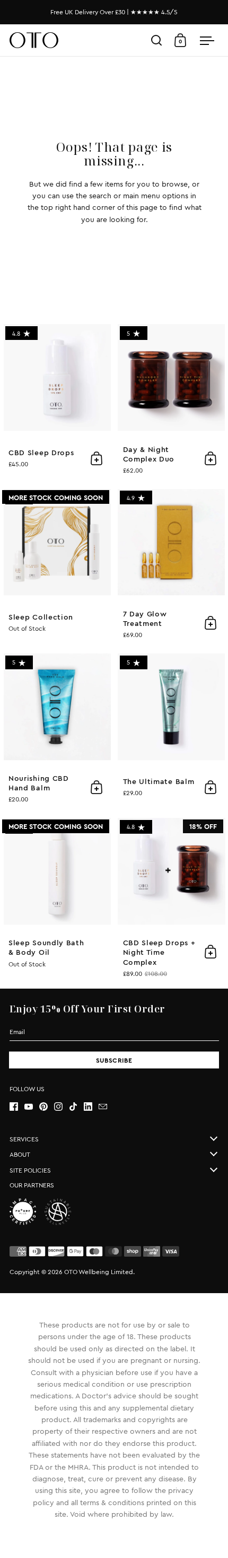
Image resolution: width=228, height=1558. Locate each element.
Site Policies (30, 1170)
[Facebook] (17, 1106)
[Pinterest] (46, 1106)
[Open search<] (156, 40)
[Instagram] (61, 1106)
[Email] (106, 1106)
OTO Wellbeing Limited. (99, 1272)
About (20, 1154)
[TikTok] (76, 1106)
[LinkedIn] (91, 1106)
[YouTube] (31, 1106)
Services (24, 1139)
